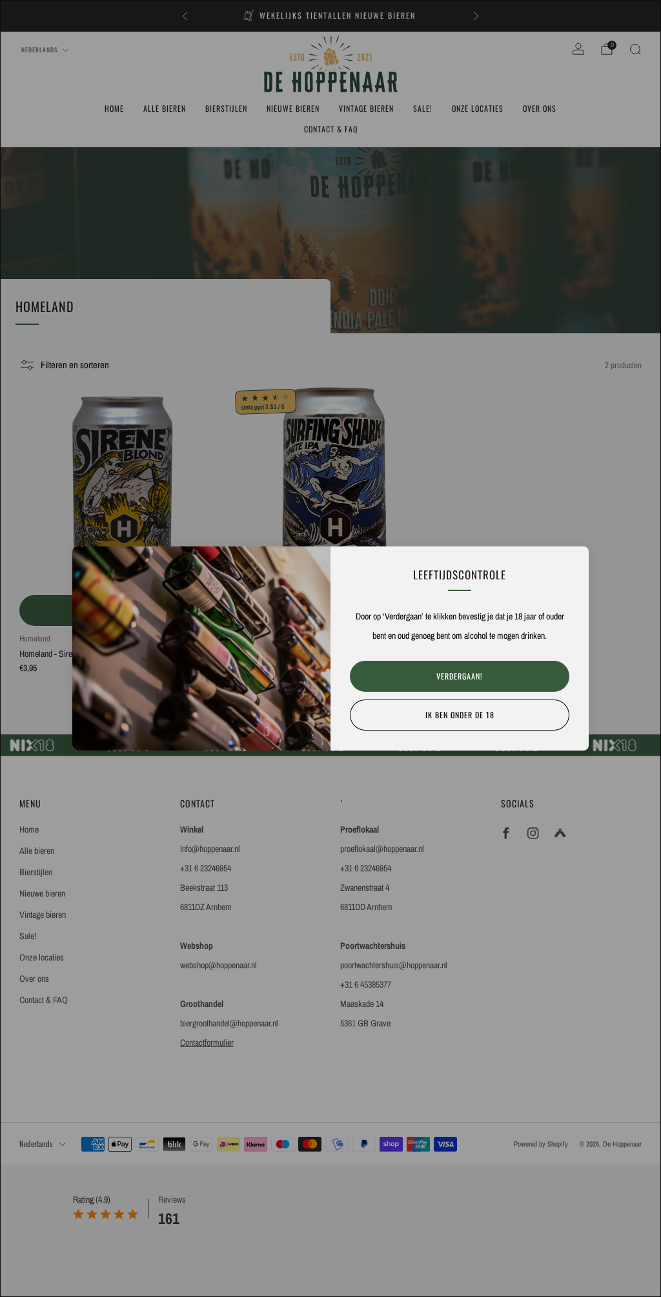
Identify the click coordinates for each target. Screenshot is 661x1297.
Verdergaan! (459, 675)
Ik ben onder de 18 (459, 714)
